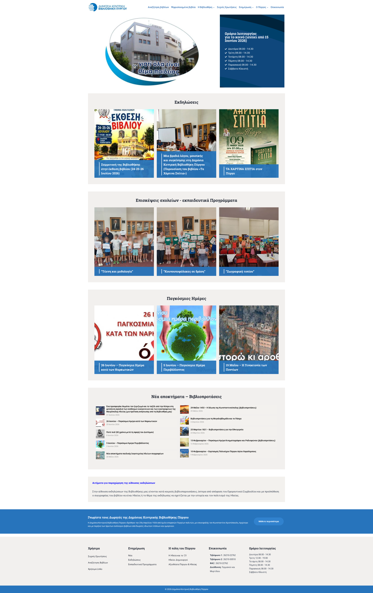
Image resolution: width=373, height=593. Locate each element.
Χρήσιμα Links (95, 569)
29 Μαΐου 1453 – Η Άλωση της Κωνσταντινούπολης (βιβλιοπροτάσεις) (223, 408)
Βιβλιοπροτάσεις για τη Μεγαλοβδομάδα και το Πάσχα (216, 418)
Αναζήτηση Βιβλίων (98, 562)
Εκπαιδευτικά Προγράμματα (142, 564)
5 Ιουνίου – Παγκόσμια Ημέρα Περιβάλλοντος (127, 443)
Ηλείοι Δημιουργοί (178, 560)
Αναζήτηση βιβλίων (158, 7)
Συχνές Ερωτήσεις (227, 7)
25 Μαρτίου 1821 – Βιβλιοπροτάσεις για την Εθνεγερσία (217, 429)
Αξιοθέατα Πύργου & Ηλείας (183, 564)
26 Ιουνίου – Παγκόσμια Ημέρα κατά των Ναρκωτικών (131, 421)
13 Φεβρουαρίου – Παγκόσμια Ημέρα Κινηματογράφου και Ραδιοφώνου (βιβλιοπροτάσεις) (233, 440)
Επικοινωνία (277, 7)
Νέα (130, 555)
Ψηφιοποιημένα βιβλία (183, 7)
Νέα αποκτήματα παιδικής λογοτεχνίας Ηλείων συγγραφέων (134, 453)
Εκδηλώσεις (134, 560)
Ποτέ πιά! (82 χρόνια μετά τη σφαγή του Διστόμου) (130, 432)
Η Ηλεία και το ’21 (178, 555)
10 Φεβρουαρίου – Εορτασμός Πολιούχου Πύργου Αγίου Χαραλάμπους (223, 451)
